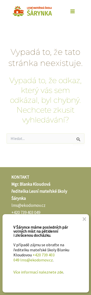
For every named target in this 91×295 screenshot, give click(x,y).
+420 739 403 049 (25, 212)
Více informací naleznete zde (38, 272)
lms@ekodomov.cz (28, 205)
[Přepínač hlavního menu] (73, 11)
